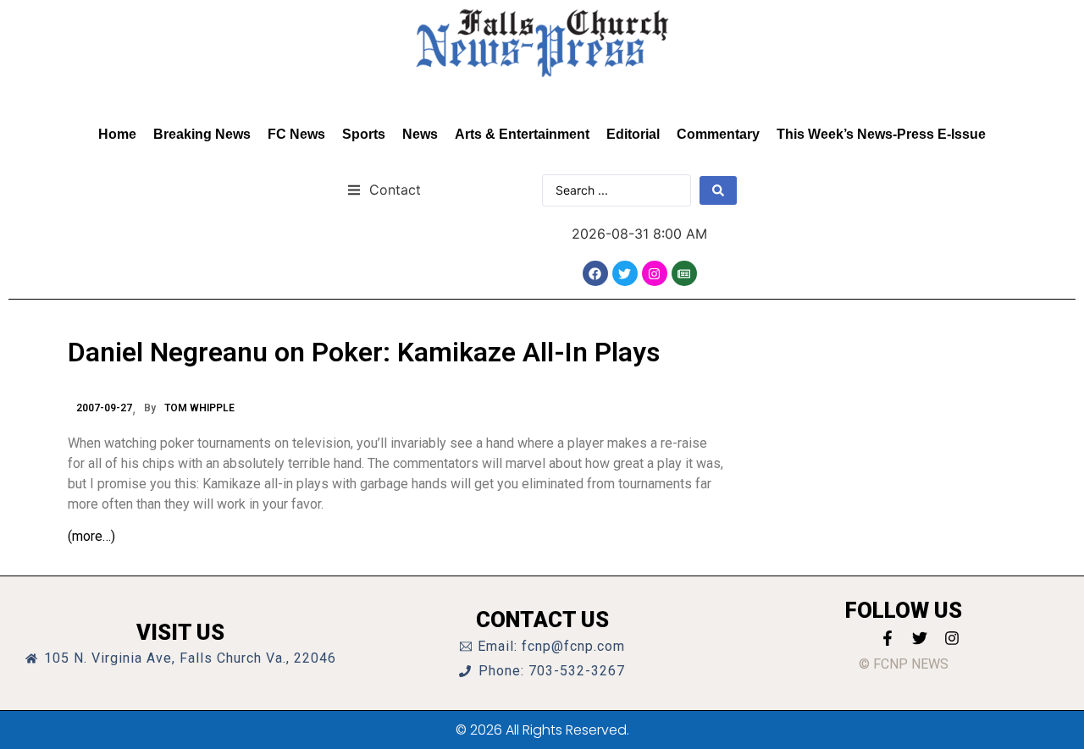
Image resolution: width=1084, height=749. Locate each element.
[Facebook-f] (887, 638)
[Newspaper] (684, 273)
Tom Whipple (199, 408)
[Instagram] (654, 273)
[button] (384, 189)
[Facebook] (595, 273)
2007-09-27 (104, 408)
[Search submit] (718, 190)
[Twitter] (625, 273)
